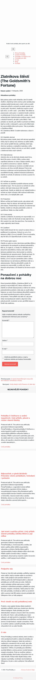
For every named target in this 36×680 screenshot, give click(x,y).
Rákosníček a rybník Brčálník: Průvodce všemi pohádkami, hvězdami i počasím (18, 476)
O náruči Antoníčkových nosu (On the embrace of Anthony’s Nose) (17, 379)
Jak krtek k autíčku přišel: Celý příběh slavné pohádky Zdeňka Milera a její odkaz (17, 534)
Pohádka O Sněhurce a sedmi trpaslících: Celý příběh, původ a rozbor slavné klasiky (15, 418)
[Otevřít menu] (7, 56)
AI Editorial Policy (18, 678)
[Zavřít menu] (13, 49)
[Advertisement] (18, 24)
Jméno (4, 340)
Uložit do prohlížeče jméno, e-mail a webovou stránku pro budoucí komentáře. (17, 358)
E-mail (4, 349)
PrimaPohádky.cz (10, 670)
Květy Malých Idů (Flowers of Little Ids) (22, 384)
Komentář (5, 320)
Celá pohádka (5, 447)
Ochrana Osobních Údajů (28, 670)
